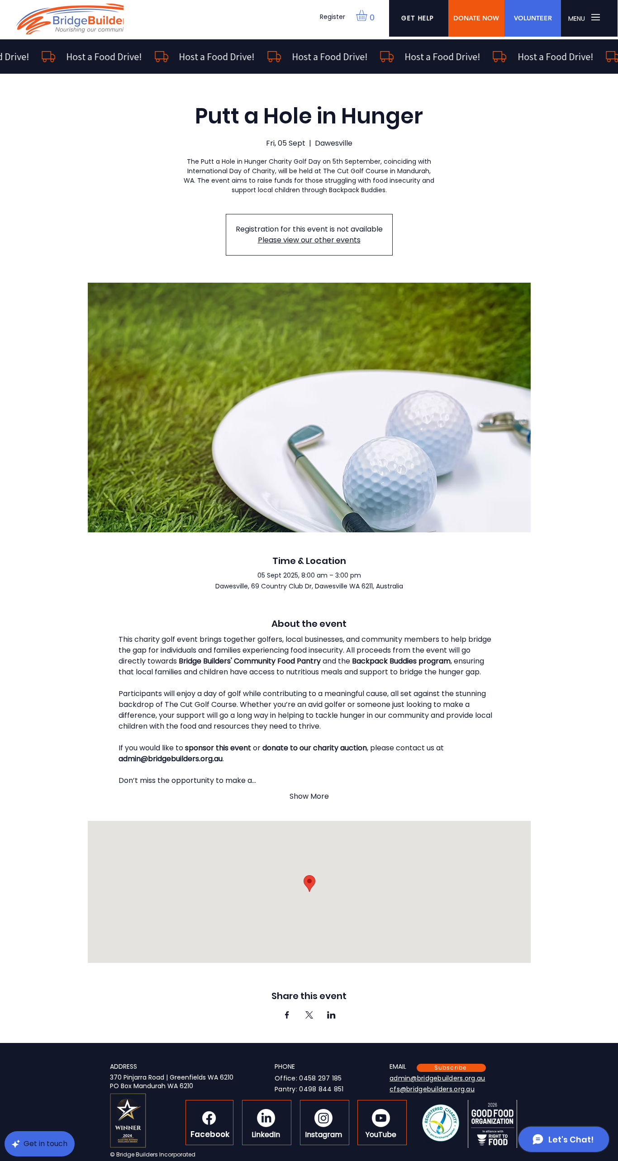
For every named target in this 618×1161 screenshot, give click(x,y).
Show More (309, 796)
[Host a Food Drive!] (309, 56)
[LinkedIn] (266, 1118)
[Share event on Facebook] (287, 1015)
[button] (368, 15)
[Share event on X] (309, 1015)
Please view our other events (309, 240)
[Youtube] (381, 1118)
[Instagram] (323, 1118)
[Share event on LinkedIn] (331, 1015)
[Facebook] (209, 1118)
